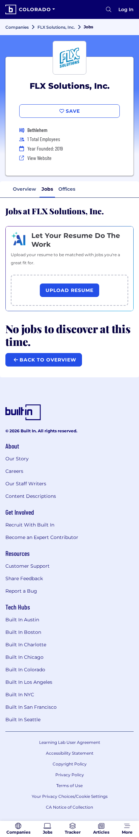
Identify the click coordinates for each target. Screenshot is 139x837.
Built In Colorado (25, 670)
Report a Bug (21, 591)
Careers (14, 471)
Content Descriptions (30, 496)
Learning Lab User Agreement (69, 742)
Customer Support (27, 566)
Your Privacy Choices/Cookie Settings (70, 796)
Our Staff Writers (25, 484)
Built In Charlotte (25, 645)
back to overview (47, 360)
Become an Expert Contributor (41, 537)
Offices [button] (66, 189)
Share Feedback (24, 578)
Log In (126, 9)
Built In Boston (23, 632)
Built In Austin (22, 620)
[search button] (108, 9)
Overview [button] (24, 189)
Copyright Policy (70, 763)
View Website (39, 158)
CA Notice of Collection (69, 807)
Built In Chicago (24, 657)
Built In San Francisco (31, 707)
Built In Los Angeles (28, 682)
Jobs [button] (47, 189)
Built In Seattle (22, 720)
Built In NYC (19, 695)
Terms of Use (69, 785)
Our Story (17, 459)
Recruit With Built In (29, 525)
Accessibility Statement (69, 753)
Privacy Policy (69, 774)
